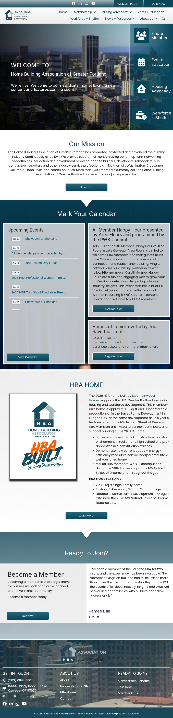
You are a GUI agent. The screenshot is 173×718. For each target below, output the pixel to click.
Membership (83, 12)
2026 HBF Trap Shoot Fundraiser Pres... (38, 288)
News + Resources (118, 19)
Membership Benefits (134, 681)
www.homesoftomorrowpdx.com (125, 342)
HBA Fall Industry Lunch (41, 258)
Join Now (125, 687)
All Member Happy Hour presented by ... (38, 249)
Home (63, 12)
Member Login (128, 693)
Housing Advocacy (114, 12)
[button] (128, 3)
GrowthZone (132, 713)
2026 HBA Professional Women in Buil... (38, 273)
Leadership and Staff (76, 686)
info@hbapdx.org (21, 696)
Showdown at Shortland (41, 234)
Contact (66, 698)
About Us (146, 19)
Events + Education (150, 12)
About (64, 680)
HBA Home (68, 692)
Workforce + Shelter (84, 19)
